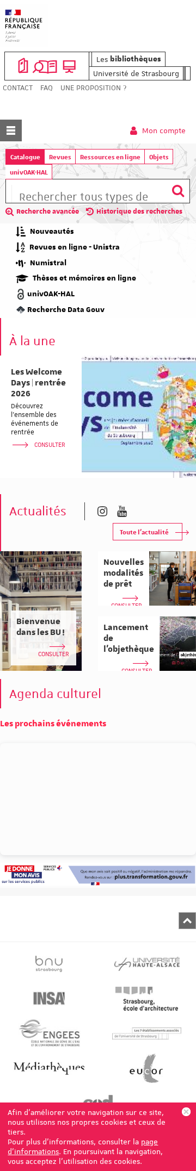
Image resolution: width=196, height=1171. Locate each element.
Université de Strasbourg (136, 73)
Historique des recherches (139, 211)
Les (128, 59)
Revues (60, 156)
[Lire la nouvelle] (139, 417)
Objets (159, 156)
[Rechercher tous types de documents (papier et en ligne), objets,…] (178, 191)
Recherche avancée (47, 211)
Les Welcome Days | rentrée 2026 (38, 382)
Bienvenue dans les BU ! (40, 627)
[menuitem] (17, 87)
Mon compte (163, 130)
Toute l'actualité (144, 532)
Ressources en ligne (110, 156)
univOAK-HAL (29, 172)
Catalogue (25, 157)
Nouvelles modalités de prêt (123, 573)
